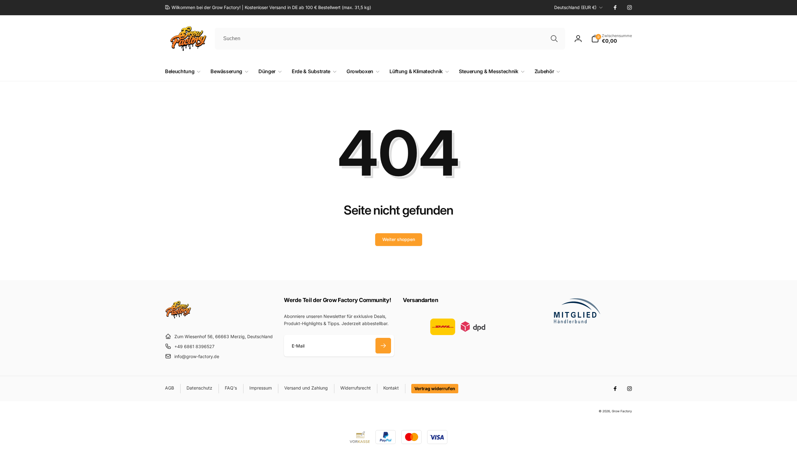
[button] (611, 38)
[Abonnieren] (383, 345)
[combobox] (390, 39)
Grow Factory (622, 411)
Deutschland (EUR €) (575, 7)
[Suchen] (554, 38)
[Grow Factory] (178, 321)
